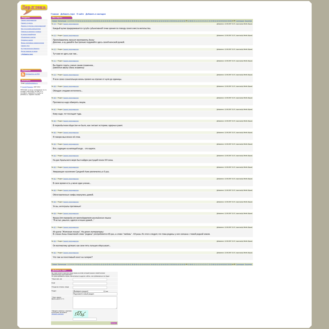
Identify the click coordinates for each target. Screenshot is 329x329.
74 (202, 21)
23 (103, 21)
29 (115, 21)
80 (213, 21)
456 (54, 241)
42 (140, 21)
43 (142, 21)
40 (136, 21)
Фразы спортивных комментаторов (32, 43)
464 (54, 144)
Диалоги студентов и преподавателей (33, 26)
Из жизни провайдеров (28, 34)
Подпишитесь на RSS (32, 74)
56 (167, 21)
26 (109, 21)
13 (84, 21)
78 (209, 21)
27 (111, 21)
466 (54, 121)
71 (196, 21)
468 (54, 98)
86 (225, 21)
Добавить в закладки (96, 14)
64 (182, 21)
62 (179, 21)
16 (90, 21)
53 (161, 21)
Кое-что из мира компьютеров (31, 29)
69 (192, 21)
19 (96, 21)
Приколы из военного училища (31, 31)
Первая (54, 21)
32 (121, 21)
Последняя (248, 21)
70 (194, 21)
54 (163, 21)
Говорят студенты (27, 23)
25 (107, 21)
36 (128, 21)
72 (198, 21)
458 (54, 213)
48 (152, 21)
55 (165, 21)
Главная (55, 14)
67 (188, 21)
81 (215, 21)
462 (54, 167)
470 (54, 75)
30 (117, 21)
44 (144, 21)
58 (171, 21)
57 (169, 21)
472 (54, 49)
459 (54, 202)
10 (78, 21)
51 (157, 21)
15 (88, 21)
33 (123, 21)
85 (223, 21)
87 (227, 21)
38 (132, 21)
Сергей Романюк (27, 87)
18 (94, 21)
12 (82, 21)
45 (146, 21)
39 (134, 21)
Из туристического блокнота (30, 48)
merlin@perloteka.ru (31, 83)
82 (217, 21)
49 (153, 21)
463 (54, 155)
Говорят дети (25, 45)
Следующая (240, 21)
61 (177, 21)
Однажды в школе (27, 40)
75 (204, 21)
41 (138, 21)
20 (98, 21)
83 (219, 21)
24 (105, 21)
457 (54, 227)
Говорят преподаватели (28, 20)
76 (206, 21)
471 (54, 61)
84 (221, 21)
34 (125, 21)
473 (54, 35)
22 (101, 21)
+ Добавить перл (27, 54)
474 (54, 24)
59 (173, 21)
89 (231, 21)
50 (155, 21)
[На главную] (34, 14)
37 (130, 21)
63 (180, 21)
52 (159, 21)
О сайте (80, 14)
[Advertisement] (81, 8)
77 (207, 21)
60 (175, 21)
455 (54, 252)
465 (54, 132)
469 (54, 86)
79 (211, 21)
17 (92, 21)
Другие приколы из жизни (29, 51)
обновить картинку (58, 314)
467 (54, 109)
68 (190, 21)
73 (200, 21)
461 (54, 179)
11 (80, 21)
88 (229, 21)
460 (54, 190)
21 (99, 21)
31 (119, 21)
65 (184, 21)
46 (148, 21)
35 (126, 21)
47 (150, 21)
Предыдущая (62, 21)
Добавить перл (68, 14)
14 (86, 21)
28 (113, 21)
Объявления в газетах (28, 37)
